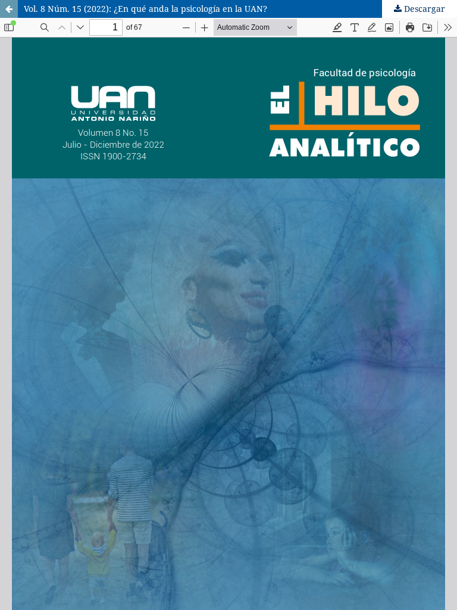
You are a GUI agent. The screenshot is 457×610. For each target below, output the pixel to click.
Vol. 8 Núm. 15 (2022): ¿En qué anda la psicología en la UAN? (145, 8)
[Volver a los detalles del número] (9, 9)
